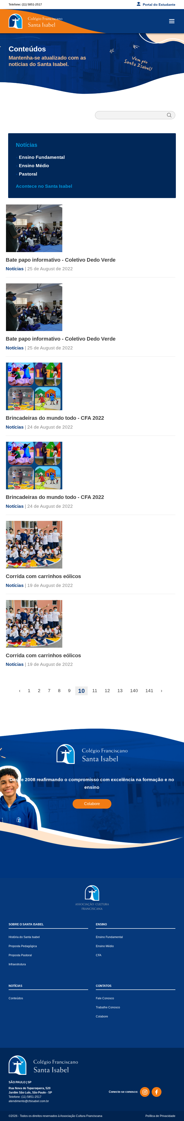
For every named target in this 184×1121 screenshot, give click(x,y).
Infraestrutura (17, 964)
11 (94, 690)
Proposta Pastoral (20, 955)
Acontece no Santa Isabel (44, 186)
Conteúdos (16, 998)
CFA (98, 955)
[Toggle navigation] (171, 21)
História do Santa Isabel (24, 937)
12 (107, 690)
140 (134, 690)
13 (120, 690)
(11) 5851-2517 (32, 4)
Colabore (92, 804)
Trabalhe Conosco (108, 1007)
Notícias (26, 145)
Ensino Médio (34, 165)
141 (149, 690)
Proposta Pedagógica (23, 946)
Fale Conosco (105, 998)
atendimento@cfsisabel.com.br (29, 1101)
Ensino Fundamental (42, 157)
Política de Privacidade (160, 1116)
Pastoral (28, 174)
